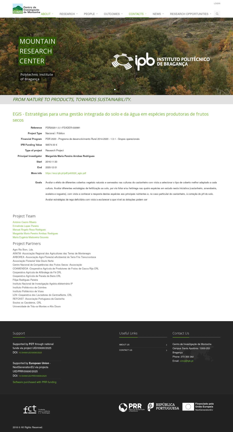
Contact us (125, 349)
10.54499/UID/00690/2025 (30, 352)
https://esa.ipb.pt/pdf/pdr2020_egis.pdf (66, 173)
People (89, 14)
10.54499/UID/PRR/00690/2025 (33, 375)
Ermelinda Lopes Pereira (26, 226)
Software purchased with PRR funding (34, 382)
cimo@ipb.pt (186, 360)
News (157, 14)
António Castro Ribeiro (24, 222)
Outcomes (112, 14)
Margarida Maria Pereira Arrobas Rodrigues (35, 233)
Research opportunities (189, 14)
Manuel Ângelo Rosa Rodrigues (29, 229)
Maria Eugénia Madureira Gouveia (30, 237)
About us (124, 344)
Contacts (136, 14)
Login (217, 3)
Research (67, 14)
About (45, 14)
